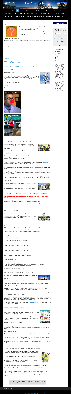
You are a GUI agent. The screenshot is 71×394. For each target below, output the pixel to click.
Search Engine (22, 13)
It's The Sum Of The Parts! (9, 16)
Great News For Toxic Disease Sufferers (34, 16)
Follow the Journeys (49, 10)
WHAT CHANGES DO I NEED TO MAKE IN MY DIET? (15, 65)
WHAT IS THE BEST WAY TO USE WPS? (12, 62)
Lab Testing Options (46, 19)
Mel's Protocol (27, 10)
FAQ (17, 10)
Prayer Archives (54, 19)
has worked (44, 372)
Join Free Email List (47, 16)
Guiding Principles (12, 10)
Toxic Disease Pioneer (58, 10)
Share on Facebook (60, 23)
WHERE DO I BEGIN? (8, 61)
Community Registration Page (57, 16)
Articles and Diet (38, 19)
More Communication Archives (40, 13)
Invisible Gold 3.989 (34, 393)
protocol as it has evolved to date (31, 200)
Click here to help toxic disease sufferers (62, 6)
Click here (56, 43)
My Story (21, 10)
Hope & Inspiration (51, 13)
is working (38, 372)
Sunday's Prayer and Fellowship (10, 19)
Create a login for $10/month (59, 38)
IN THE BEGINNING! (8, 58)
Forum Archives (30, 13)
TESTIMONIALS (15, 13)
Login (44, 393)
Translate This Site (60, 26)
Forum (33, 10)
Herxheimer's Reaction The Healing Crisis (25, 19)
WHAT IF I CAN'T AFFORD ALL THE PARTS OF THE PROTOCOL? (17, 63)
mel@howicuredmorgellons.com (23, 42)
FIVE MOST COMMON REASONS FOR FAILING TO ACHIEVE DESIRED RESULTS (20, 66)
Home (6, 10)
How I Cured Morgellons (35, 3)
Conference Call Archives (20, 16)
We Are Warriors (8, 13)
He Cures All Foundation (60, 13)
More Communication (40, 10)
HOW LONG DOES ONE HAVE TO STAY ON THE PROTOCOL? (16, 60)
